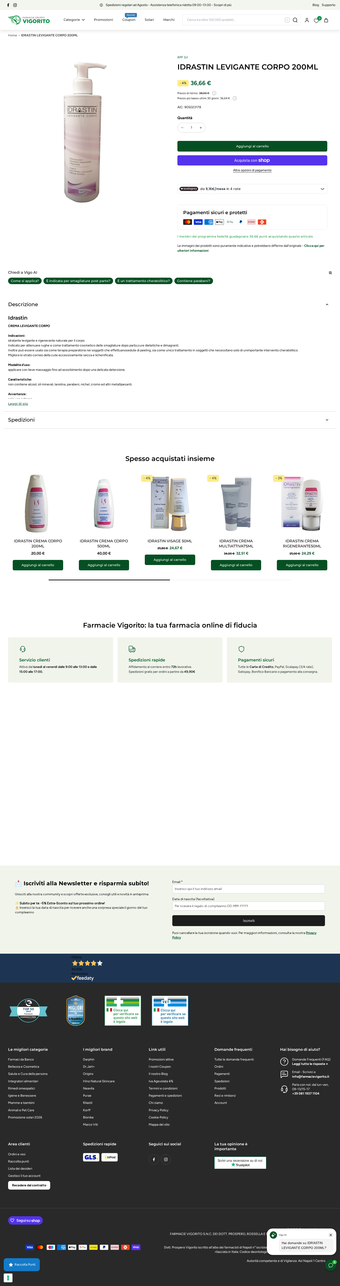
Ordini (218, 1067)
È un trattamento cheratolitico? (143, 281)
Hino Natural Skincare (99, 1081)
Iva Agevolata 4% (161, 1081)
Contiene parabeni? (193, 281)
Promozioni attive (161, 1059)
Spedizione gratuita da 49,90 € (168, 5)
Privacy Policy (158, 1110)
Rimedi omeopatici (21, 1088)
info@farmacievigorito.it (310, 1077)
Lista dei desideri (20, 1169)
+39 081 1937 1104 (305, 1093)
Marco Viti (90, 1125)
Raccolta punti (18, 1161)
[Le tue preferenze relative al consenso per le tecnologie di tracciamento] (8, 1277)
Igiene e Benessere (22, 1096)
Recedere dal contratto (29, 1185)
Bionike (88, 1117)
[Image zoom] (85, 132)
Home (12, 35)
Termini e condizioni (163, 1088)
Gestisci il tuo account (24, 1176)
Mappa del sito (159, 1125)
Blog (315, 5)
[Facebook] (8, 5)
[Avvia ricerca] (295, 20)
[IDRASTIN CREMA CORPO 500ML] (104, 504)
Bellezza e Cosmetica (23, 1067)
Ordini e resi (16, 1154)
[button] (252, 146)
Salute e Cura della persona (27, 1074)
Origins (88, 1074)
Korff (86, 1110)
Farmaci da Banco (21, 1059)
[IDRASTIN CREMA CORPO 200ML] (38, 504)
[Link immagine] (122, 1011)
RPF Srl (182, 57)
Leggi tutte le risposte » (310, 1064)
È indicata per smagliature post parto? (78, 281)
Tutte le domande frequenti (234, 1059)
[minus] (182, 127)
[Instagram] (15, 5)
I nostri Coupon (160, 1067)
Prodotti (220, 1088)
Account (220, 1103)
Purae (87, 1096)
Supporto (328, 5)
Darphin (88, 1059)
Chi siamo (156, 1103)
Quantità (184, 118)
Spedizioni (221, 1081)
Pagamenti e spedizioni (165, 1096)
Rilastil (87, 1103)
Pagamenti (222, 1074)
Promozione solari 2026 (25, 1117)
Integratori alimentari (23, 1081)
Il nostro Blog (158, 1074)
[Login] (307, 20)
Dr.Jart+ (89, 1067)
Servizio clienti (34, 660)
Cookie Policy (158, 1117)
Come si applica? (25, 281)
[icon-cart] (326, 20)
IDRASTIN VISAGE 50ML (170, 541)
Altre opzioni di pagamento (252, 170)
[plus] (200, 127)
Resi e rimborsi (225, 1096)
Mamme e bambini (21, 1103)
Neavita (88, 1088)
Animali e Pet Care (21, 1110)
